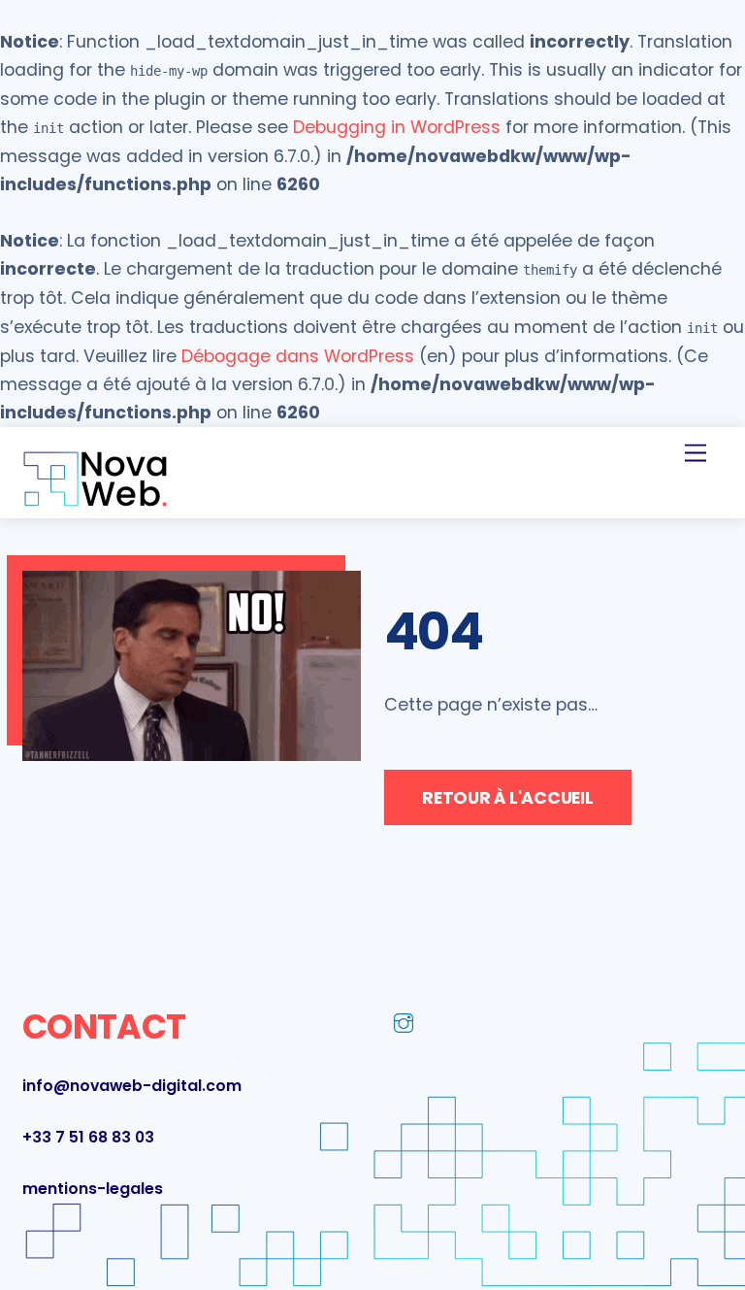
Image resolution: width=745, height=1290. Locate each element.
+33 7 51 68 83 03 (88, 1137)
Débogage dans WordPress (297, 356)
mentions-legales (92, 1188)
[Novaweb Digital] (95, 500)
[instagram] (403, 1022)
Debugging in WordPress (397, 127)
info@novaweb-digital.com (132, 1086)
